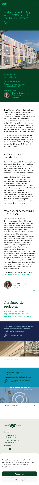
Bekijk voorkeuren (19, 480)
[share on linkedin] (5, 449)
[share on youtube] (10, 449)
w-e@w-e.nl (7, 445)
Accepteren (19, 474)
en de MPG (25, 166)
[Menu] (35, 4)
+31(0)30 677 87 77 (10, 437)
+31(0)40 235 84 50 (10, 442)
